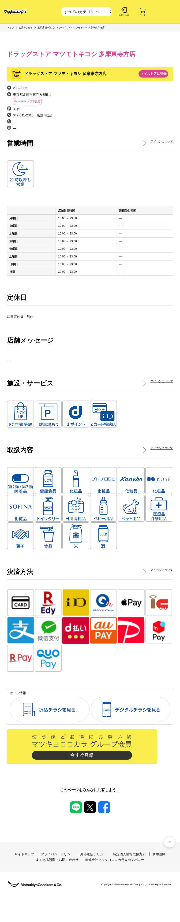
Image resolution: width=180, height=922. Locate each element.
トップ (10, 27)
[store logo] (15, 11)
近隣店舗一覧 (45, 27)
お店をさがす (26, 27)
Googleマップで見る (27, 101)
